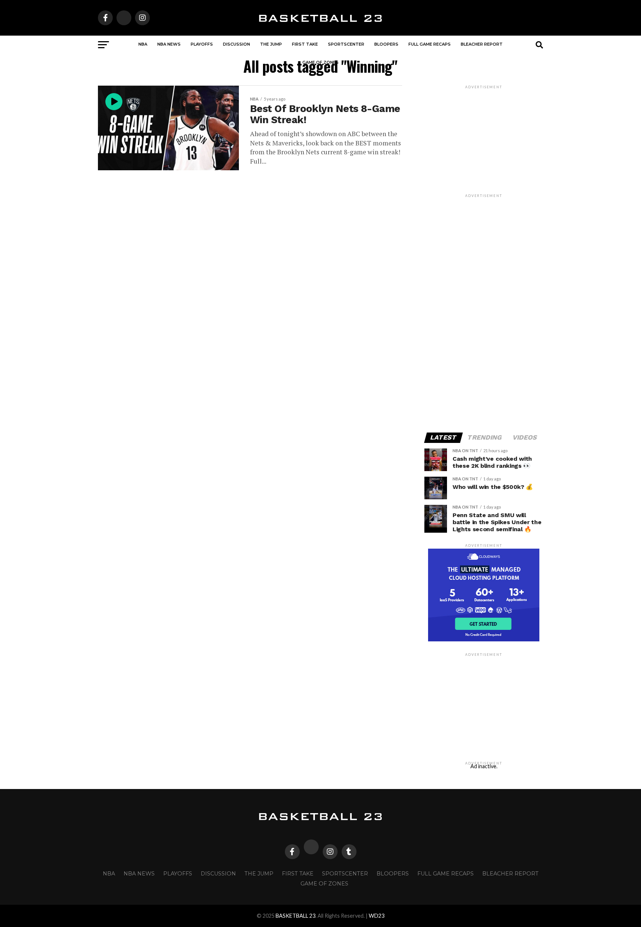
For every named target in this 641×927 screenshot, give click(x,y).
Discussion (236, 44)
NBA (142, 44)
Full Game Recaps (429, 44)
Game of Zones (320, 62)
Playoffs (202, 44)
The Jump (271, 44)
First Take (305, 44)
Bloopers (386, 44)
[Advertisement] (483, 310)
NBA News (169, 44)
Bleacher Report (482, 44)
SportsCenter (346, 44)
